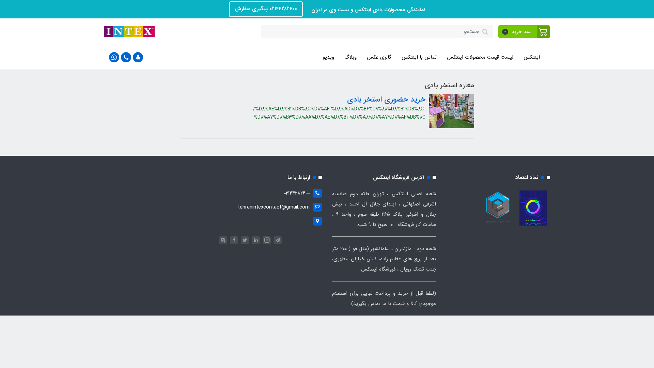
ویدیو (328, 57)
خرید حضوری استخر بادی (386, 99)
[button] (524, 31)
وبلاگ (350, 57)
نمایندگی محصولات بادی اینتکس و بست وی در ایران (367, 10)
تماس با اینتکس (419, 57)
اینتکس (532, 57)
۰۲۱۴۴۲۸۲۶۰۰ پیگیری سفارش (266, 9)
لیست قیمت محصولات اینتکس (480, 57)
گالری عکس (379, 57)
